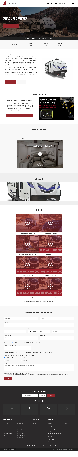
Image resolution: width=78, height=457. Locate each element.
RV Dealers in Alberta (39, 445)
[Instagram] (43, 401)
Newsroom (35, 427)
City (4, 328)
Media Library (51, 439)
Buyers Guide (20, 433)
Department (6, 342)
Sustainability (71, 449)
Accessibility (65, 449)
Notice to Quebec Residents (54, 433)
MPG (24, 357)
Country (30, 328)
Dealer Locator (20, 431)
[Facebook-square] (35, 401)
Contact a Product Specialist (33, 342)
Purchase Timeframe (9, 352)
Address (6, 322)
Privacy (56, 449)
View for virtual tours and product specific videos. (39, 301)
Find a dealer (48, 412)
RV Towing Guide (21, 435)
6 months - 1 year (37, 352)
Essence (25, 360)
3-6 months (28, 352)
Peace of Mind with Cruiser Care (53, 445)
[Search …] (70, 3)
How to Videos (20, 429)
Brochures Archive (52, 429)
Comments (6, 363)
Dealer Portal (51, 441)
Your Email (42, 335)
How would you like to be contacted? (13, 345)
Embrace (7, 359)
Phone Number (7, 335)
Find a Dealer (62, 3)
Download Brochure (29, 412)
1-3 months (20, 352)
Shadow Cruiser (9, 357)
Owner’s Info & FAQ (52, 427)
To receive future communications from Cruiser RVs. (17, 373)
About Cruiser (36, 426)
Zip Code (54, 328)
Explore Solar (20, 437)
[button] (2, 108)
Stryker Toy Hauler (27, 359)
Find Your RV (54, 3)
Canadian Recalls (52, 431)
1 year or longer (48, 352)
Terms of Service (51, 449)
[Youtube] (39, 401)
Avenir (7, 360)
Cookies (60, 449)
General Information (18, 342)
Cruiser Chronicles (21, 427)
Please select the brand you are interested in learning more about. (20, 355)
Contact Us (66, 412)
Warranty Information (53, 426)
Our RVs (48, 3)
